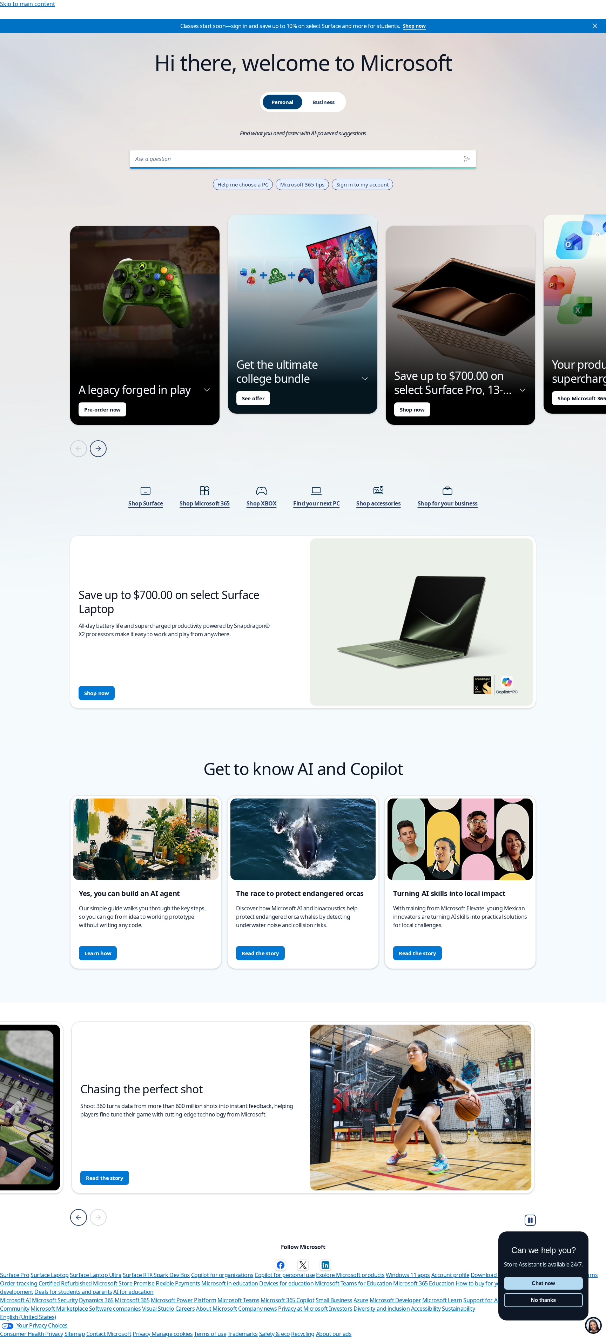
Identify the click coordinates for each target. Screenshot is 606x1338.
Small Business (334, 1300)
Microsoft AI (15, 1300)
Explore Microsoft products (350, 1275)
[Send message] (467, 159)
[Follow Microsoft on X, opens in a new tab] (303, 1265)
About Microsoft (216, 1308)
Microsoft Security (55, 1300)
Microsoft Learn (442, 1300)
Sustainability (458, 1308)
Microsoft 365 (132, 1300)
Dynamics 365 (96, 1300)
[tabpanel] (303, 427)
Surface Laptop (49, 1275)
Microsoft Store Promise (123, 1283)
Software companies (115, 1308)
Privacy (142, 1334)
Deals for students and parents (73, 1292)
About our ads (334, 1334)
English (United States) (28, 1317)
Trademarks (243, 1334)
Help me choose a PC (242, 184)
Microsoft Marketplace (59, 1308)
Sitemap (75, 1334)
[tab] (282, 102)
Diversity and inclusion (382, 1308)
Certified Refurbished (65, 1283)
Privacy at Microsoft (303, 1308)
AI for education (133, 1292)
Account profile (450, 1275)
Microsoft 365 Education (423, 1283)
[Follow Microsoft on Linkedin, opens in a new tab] (325, 1265)
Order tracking (18, 1283)
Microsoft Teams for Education (353, 1283)
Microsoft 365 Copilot (287, 1300)
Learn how (98, 953)
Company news (257, 1308)
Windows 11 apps (408, 1275)
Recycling (303, 1334)
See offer (253, 398)
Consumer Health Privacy (31, 1334)
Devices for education (286, 1283)
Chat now (543, 1283)
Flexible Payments (178, 1283)
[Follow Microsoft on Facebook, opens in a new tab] (280, 1265)
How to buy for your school (490, 1283)
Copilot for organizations (222, 1275)
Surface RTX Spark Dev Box (156, 1275)
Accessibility (426, 1308)
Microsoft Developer (395, 1300)
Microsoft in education (229, 1283)
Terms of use (210, 1334)
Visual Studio (158, 1308)
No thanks (543, 1300)
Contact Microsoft (109, 1334)
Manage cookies (172, 1334)
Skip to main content (27, 4)
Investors (340, 1308)
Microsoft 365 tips (302, 184)
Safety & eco (274, 1334)
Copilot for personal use (285, 1275)
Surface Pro (14, 1275)
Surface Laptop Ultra (95, 1275)
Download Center (493, 1275)
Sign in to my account (362, 184)
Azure (361, 1300)
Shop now (414, 25)
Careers (185, 1308)
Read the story (260, 953)
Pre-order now (102, 409)
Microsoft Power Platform (183, 1300)
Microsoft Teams (238, 1300)
